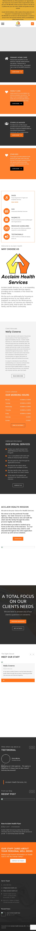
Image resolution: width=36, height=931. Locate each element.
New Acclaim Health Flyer (11, 823)
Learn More (15, 71)
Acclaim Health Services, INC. (18, 926)
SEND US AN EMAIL (18, 425)
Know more (18, 538)
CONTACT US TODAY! (18, 860)
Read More (14, 202)
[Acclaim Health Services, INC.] (18, 23)
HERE (22, 833)
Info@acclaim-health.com (10, 888)
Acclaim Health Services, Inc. (16, 782)
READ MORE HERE (18, 376)
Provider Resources (18, 621)
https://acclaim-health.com (10, 890)
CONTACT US (18, 485)
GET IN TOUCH (18, 628)
